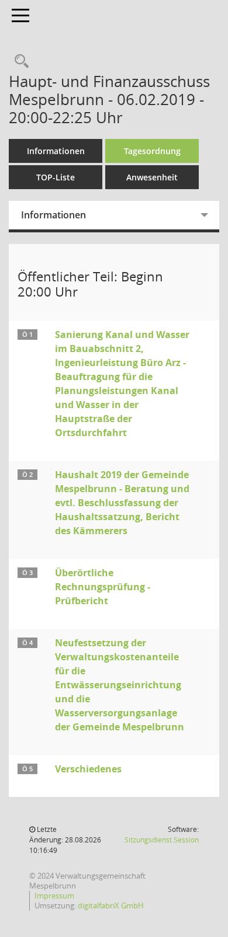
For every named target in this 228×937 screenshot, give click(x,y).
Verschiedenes (88, 768)
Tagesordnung (152, 150)
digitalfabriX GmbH (111, 905)
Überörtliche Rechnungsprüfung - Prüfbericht (102, 586)
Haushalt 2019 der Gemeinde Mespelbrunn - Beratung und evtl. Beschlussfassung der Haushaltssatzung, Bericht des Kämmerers (122, 502)
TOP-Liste (55, 177)
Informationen (56, 150)
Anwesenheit (152, 177)
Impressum (54, 895)
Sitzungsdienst (162, 840)
